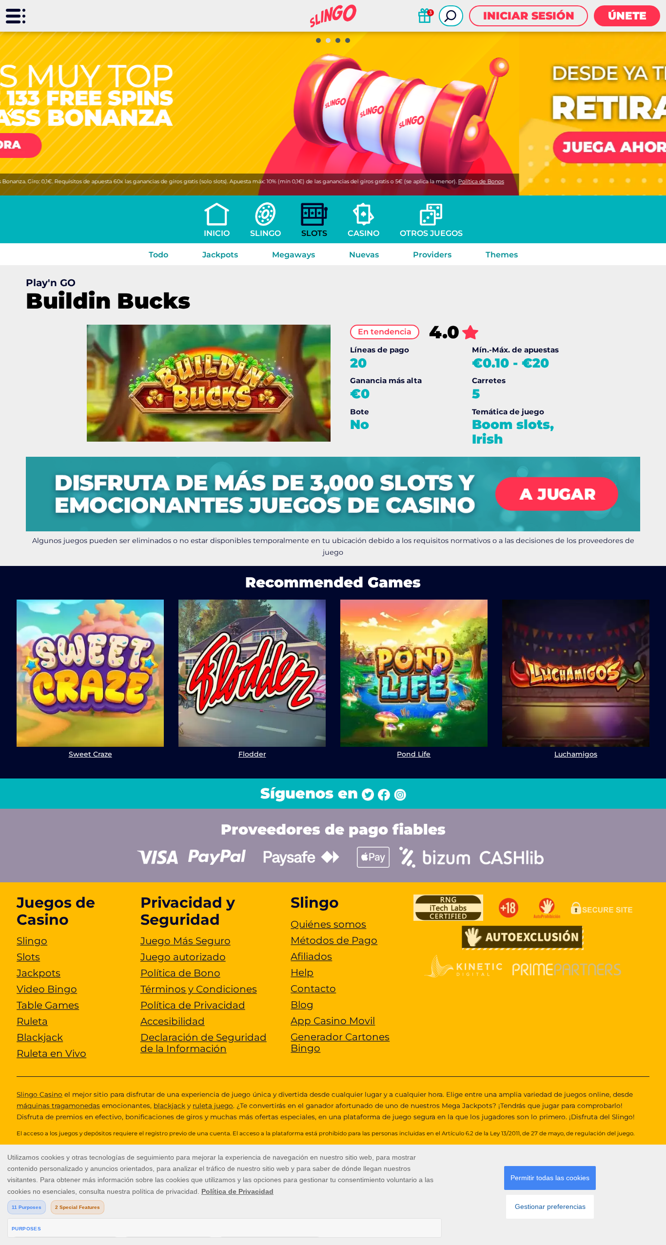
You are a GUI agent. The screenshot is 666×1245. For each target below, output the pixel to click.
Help (302, 972)
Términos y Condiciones (198, 989)
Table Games (48, 1005)
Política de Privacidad (192, 1005)
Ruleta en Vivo (51, 1053)
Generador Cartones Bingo (340, 1042)
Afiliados (311, 956)
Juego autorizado (183, 957)
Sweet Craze (90, 754)
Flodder (252, 754)
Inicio (217, 233)
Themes (502, 254)
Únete (627, 15)
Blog (302, 1005)
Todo (158, 254)
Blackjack (40, 1037)
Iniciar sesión (528, 15)
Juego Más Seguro (185, 941)
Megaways (293, 254)
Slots (314, 233)
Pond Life (414, 754)
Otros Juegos (431, 233)
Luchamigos (575, 754)
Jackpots (220, 254)
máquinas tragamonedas (58, 1105)
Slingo (265, 233)
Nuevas (364, 254)
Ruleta (32, 1021)
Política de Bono (180, 973)
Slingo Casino (39, 1094)
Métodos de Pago (334, 940)
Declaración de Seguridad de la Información (203, 1042)
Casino (363, 233)
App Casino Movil (333, 1021)
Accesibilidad (172, 1021)
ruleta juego (213, 1105)
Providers (432, 254)
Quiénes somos (328, 924)
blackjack (169, 1105)
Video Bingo (47, 989)
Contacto (313, 988)
